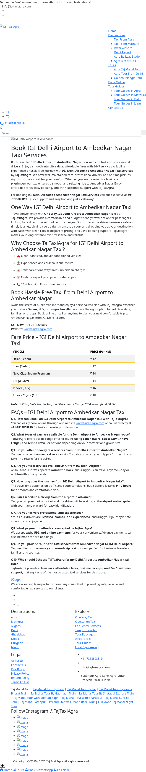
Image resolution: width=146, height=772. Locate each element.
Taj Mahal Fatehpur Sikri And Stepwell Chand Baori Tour (57, 702)
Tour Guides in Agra (127, 91)
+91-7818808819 (14, 123)
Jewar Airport (123, 48)
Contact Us (115, 108)
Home (112, 31)
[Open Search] (7, 112)
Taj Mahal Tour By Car (81, 689)
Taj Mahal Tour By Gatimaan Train (53, 693)
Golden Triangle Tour (128, 78)
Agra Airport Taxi (125, 61)
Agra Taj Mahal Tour (127, 69)
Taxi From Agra (124, 39)
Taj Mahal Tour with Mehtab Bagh (36, 698)
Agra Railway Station (128, 56)
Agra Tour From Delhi (128, 74)
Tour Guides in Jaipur (128, 103)
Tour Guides (116, 86)
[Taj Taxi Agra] (10, 26)
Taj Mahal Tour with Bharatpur (82, 698)
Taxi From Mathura (126, 44)
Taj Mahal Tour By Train (48, 689)
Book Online (116, 82)
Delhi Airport (122, 52)
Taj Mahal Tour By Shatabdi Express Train (106, 693)
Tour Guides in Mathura (130, 95)
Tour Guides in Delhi (127, 99)
